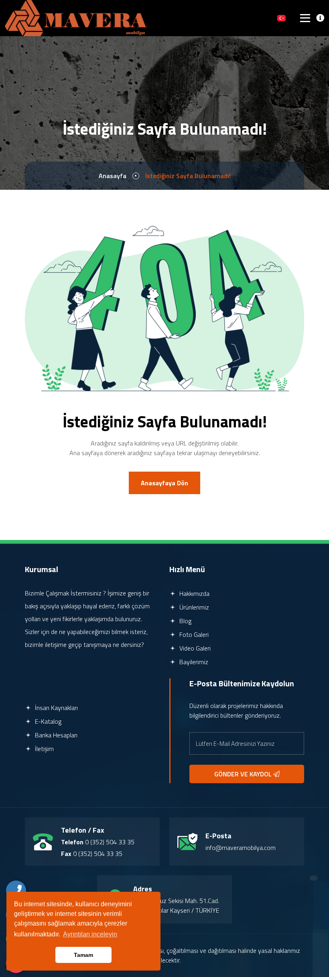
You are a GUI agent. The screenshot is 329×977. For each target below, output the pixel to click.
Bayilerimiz (193, 662)
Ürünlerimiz (193, 607)
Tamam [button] (83, 955)
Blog (184, 621)
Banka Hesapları (55, 735)
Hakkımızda (193, 593)
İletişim (43, 748)
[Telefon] (16, 891)
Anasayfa (112, 176)
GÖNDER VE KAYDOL (243, 774)
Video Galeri (194, 648)
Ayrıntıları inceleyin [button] (90, 934)
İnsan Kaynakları (55, 707)
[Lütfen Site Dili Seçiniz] (281, 18)
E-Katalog (47, 721)
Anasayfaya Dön (164, 483)
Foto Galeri (193, 634)
